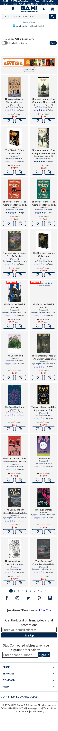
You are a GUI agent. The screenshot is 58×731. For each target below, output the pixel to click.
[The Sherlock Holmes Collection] (43, 240)
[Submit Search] (52, 16)
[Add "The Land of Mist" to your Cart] (20, 480)
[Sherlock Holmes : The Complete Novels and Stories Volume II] (43, 86)
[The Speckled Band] (14, 394)
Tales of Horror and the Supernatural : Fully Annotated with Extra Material (43, 409)
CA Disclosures (21, 711)
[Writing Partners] (43, 497)
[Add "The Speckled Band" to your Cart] (20, 428)
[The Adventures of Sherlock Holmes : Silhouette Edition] (14, 549)
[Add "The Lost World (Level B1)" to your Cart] (20, 274)
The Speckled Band (14, 407)
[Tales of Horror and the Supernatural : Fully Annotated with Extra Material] (43, 394)
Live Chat (46, 610)
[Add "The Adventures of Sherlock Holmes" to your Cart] (20, 120)
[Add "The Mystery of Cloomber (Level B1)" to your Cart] (49, 583)
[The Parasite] (43, 446)
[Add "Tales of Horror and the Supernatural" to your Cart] (49, 428)
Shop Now (29, 69)
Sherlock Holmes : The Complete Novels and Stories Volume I (43, 152)
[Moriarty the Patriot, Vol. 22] (43, 292)
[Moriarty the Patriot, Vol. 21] (14, 292)
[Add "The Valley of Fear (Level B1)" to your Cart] (20, 531)
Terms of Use (49, 708)
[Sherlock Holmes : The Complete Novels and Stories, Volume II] (43, 189)
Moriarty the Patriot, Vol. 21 (15, 306)
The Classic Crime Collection (14, 152)
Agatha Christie (39, 514)
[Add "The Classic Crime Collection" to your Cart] (20, 172)
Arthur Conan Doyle (15, 107)
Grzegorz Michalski (12, 261)
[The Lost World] (14, 343)
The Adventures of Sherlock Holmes (14, 100)
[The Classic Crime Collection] (14, 138)
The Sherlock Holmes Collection (44, 254)
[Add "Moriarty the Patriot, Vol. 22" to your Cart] (49, 326)
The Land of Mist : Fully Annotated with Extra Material (15, 460)
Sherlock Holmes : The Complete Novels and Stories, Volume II (43, 203)
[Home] (29, 9)
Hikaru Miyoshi (10, 312)
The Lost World (14, 355)
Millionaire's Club (37, 26)
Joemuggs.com (34, 708)
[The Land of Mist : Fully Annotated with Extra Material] (14, 446)
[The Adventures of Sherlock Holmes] (14, 86)
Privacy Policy (37, 711)
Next (40, 591)
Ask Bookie (21, 26)
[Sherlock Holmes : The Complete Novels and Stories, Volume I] (14, 189)
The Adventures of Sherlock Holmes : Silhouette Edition (14, 563)
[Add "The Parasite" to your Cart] (49, 480)
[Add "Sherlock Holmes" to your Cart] (49, 120)
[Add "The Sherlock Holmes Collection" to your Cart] (49, 274)
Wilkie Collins (13, 158)
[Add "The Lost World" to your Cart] (20, 377)
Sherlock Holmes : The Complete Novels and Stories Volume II (43, 100)
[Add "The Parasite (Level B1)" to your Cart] (49, 377)
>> (46, 591)
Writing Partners (43, 509)
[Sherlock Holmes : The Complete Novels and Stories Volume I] (43, 138)
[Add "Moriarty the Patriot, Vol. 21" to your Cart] (20, 326)
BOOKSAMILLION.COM (13, 708)
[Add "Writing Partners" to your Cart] (49, 531)
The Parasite (43, 458)
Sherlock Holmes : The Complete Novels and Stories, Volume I (14, 203)
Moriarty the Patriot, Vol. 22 (44, 306)
